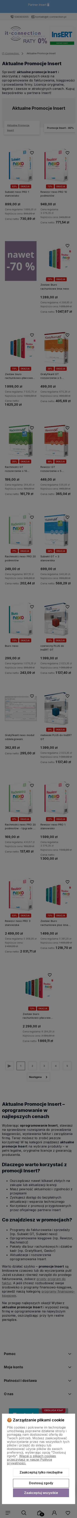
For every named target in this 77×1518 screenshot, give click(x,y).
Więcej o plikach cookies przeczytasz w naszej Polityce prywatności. (31, 1459)
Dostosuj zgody (41, 1483)
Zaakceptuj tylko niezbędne (41, 1472)
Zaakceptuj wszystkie (41, 1493)
